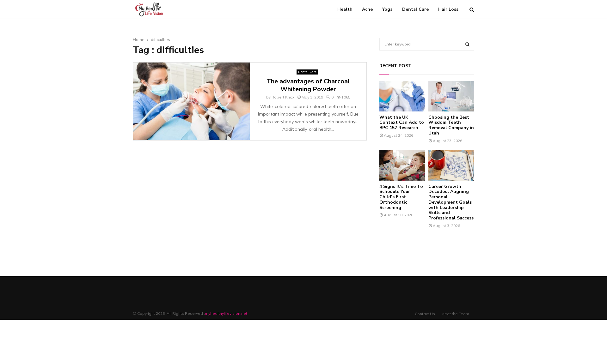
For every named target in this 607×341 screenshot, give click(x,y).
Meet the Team (455, 313)
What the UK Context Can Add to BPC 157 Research (401, 122)
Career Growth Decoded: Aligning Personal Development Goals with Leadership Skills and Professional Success (451, 202)
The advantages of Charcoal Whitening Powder (308, 85)
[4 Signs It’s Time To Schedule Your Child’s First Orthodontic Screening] (402, 165)
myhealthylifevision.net (226, 313)
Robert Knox (283, 97)
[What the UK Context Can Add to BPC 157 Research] (402, 96)
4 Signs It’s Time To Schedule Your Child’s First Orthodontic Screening (401, 197)
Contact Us (425, 313)
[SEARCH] (467, 44)
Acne (367, 9)
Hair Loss (448, 9)
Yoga (387, 9)
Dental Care (415, 9)
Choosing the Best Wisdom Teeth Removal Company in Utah (451, 125)
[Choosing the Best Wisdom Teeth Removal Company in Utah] (451, 96)
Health (345, 9)
